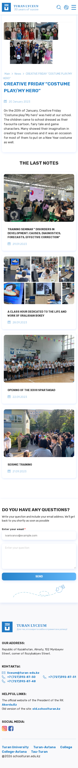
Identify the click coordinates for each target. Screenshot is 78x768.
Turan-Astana (44, 747)
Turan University (15, 747)
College (66, 747)
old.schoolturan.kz (46, 708)
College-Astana (14, 751)
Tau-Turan (39, 751)
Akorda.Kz (9, 704)
